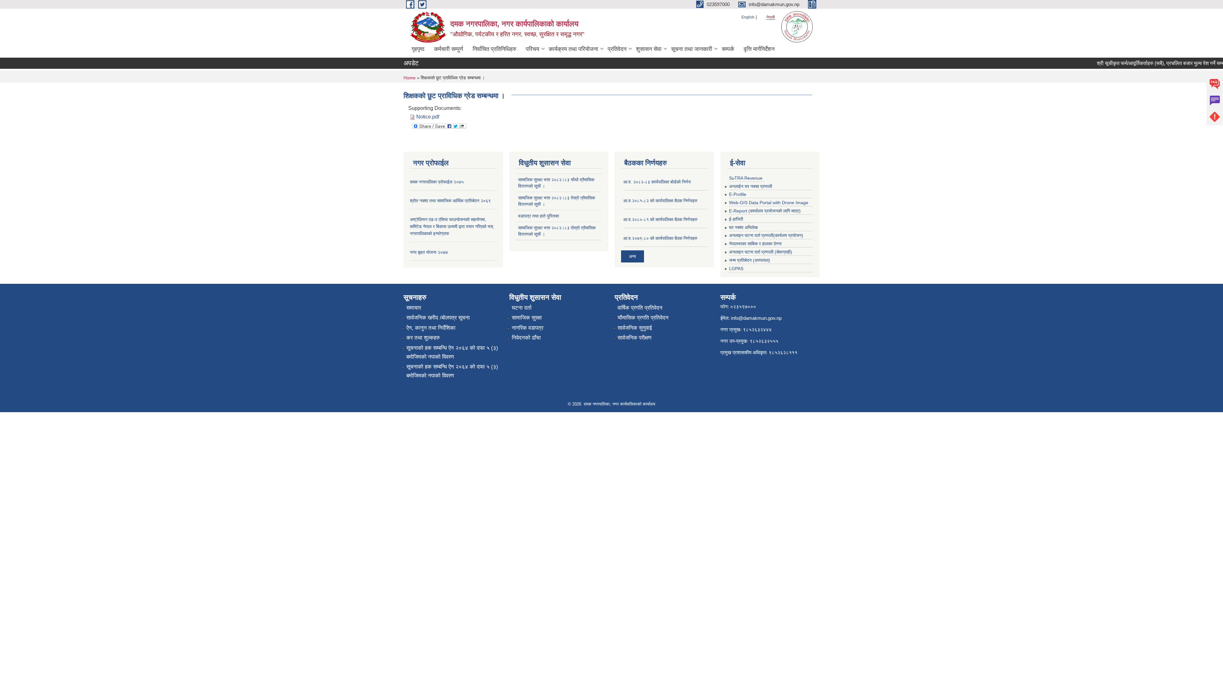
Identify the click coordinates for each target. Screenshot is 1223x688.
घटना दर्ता (522, 308)
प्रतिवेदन (617, 49)
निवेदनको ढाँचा (526, 338)
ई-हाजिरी (736, 219)
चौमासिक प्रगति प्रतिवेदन (643, 318)
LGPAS (736, 268)
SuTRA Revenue (745, 178)
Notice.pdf (427, 116)
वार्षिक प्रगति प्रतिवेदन (640, 308)
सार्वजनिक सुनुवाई (635, 328)
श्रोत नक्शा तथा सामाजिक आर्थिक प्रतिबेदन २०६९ (450, 200)
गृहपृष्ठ (418, 49)
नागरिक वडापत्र (527, 328)
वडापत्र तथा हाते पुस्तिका (538, 216)
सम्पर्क (728, 49)
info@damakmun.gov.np (756, 318)
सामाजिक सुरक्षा (527, 318)
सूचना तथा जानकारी (691, 49)
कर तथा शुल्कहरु (423, 338)
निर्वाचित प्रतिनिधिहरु (494, 49)
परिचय (532, 49)
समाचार (413, 308)
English (748, 17)
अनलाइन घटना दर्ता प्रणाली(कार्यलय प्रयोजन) (766, 235)
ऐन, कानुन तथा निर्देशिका (430, 328)
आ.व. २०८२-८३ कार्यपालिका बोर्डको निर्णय (657, 181)
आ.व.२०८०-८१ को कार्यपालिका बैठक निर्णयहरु (660, 219)
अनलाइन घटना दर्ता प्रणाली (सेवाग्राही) (760, 251)
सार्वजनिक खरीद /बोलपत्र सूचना (438, 318)
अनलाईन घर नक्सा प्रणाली (750, 186)
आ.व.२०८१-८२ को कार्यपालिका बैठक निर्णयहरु (660, 200)
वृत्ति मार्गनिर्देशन (759, 49)
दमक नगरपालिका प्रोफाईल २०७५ (437, 181)
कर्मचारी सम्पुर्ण (448, 49)
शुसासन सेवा (649, 49)
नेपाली (770, 17)
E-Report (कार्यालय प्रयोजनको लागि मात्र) (765, 210)
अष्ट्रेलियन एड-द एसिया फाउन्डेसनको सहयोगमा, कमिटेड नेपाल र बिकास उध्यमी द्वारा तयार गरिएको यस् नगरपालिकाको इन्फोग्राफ (451, 226)
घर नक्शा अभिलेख (743, 227)
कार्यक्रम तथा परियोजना (573, 49)
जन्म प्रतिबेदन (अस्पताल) (749, 260)
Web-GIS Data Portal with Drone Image (768, 202)
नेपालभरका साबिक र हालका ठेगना (755, 243)
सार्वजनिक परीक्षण (634, 338)
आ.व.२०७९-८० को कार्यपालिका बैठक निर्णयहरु (660, 238)
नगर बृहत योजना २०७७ (429, 252)
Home (410, 77)
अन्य (632, 256)
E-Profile (737, 194)
